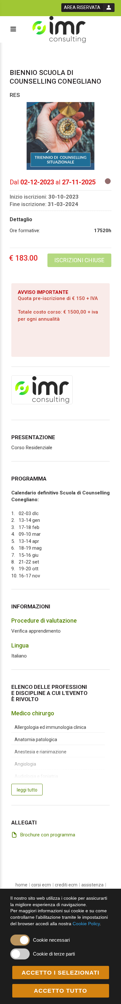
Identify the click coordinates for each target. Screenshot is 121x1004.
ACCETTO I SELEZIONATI (60, 972)
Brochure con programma (47, 835)
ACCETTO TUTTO (60, 991)
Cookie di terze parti (54, 954)
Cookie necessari (51, 940)
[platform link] (58, 29)
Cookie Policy (86, 923)
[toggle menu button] (12, 29)
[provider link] (42, 389)
